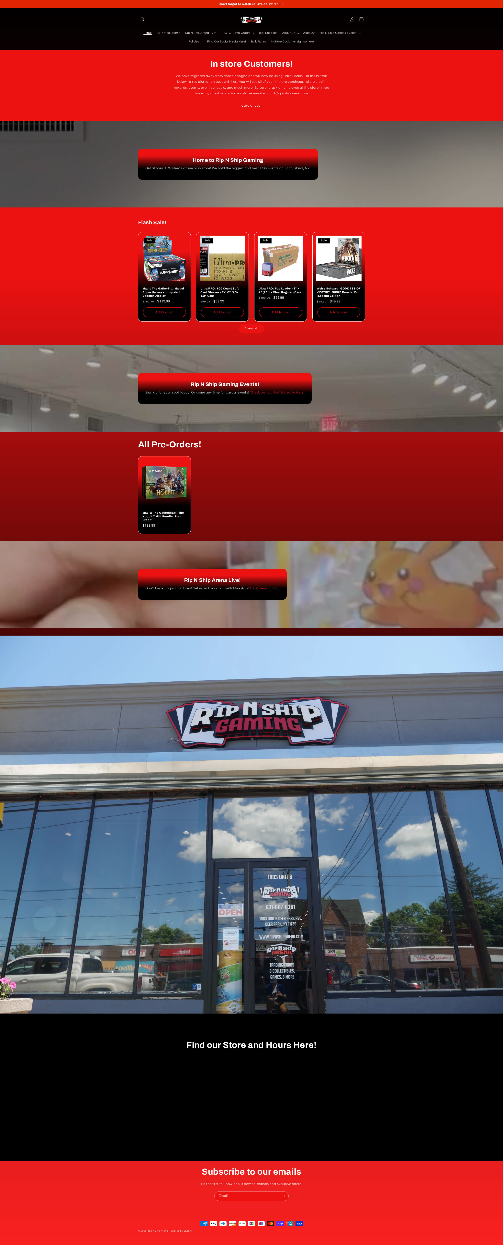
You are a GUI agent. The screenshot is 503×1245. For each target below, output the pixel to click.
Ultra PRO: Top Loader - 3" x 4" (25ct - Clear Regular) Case (280, 290)
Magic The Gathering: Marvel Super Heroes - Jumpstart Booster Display (163, 292)
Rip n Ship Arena (158, 1231)
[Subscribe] (283, 1196)
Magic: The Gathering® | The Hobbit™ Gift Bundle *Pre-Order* (163, 516)
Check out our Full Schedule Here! (277, 392)
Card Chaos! (251, 105)
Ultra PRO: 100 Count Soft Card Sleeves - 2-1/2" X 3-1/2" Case (219, 292)
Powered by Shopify (181, 1231)
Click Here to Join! (264, 588)
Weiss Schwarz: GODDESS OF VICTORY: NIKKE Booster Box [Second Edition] (339, 292)
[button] (142, 19)
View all (251, 328)
